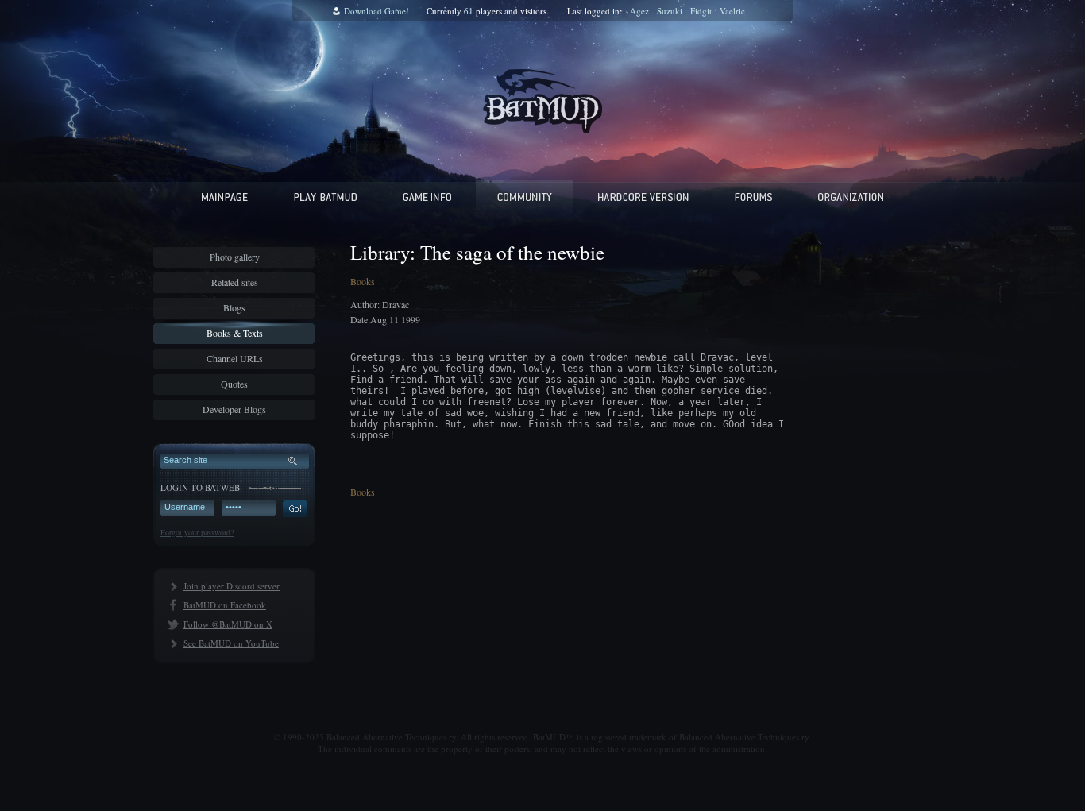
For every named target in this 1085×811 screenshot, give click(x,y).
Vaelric (732, 11)
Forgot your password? (197, 532)
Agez (639, 11)
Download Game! (376, 11)
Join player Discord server (231, 586)
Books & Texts (235, 332)
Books (362, 281)
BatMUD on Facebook (224, 605)
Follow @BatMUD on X (227, 624)
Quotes (234, 383)
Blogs (234, 307)
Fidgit (701, 11)
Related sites (234, 282)
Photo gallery (235, 256)
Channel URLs (235, 358)
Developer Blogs (234, 409)
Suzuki (669, 11)
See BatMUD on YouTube (231, 643)
